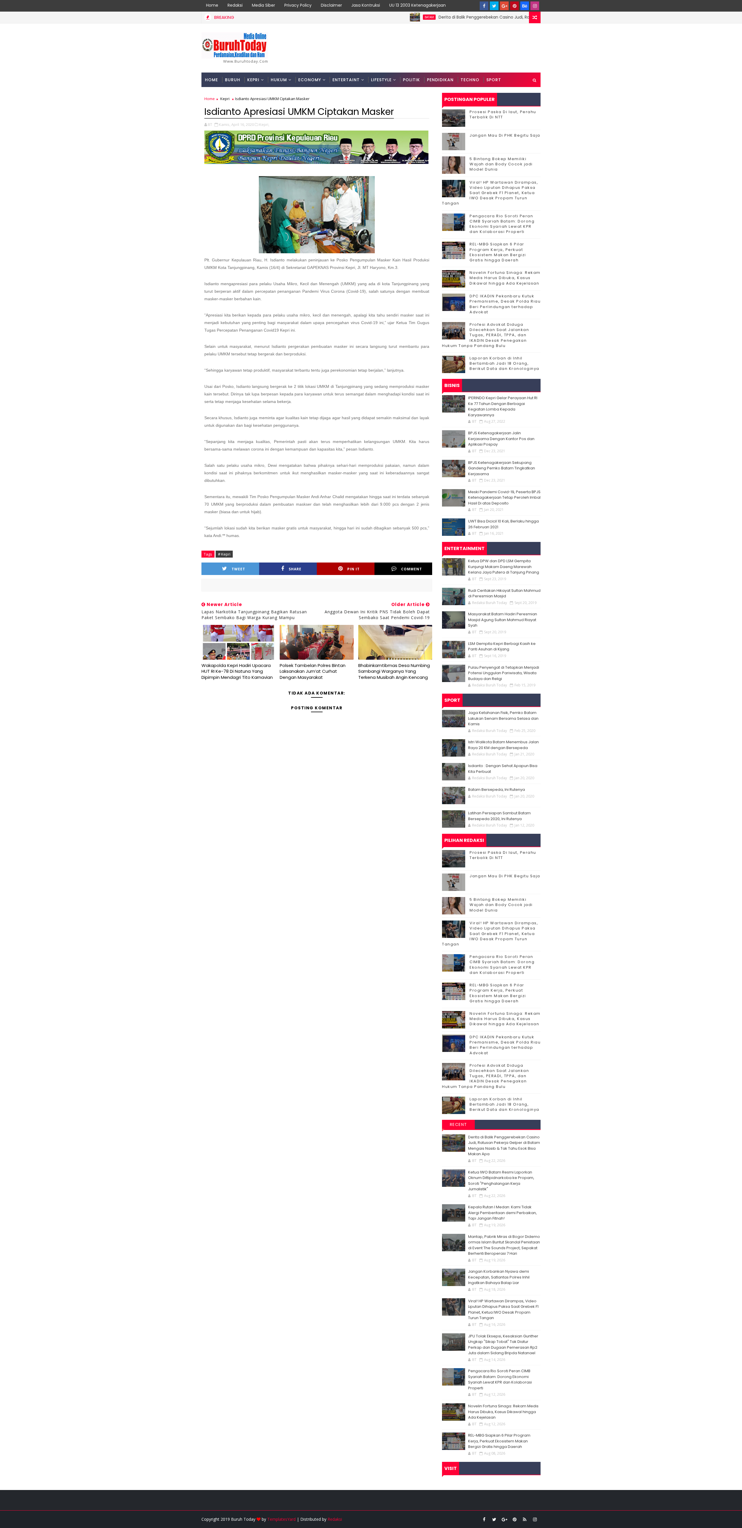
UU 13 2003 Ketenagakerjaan (417, 5)
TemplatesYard (281, 1519)
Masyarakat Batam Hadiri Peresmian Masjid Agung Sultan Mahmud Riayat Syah (502, 619)
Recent (458, 1124)
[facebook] (484, 5)
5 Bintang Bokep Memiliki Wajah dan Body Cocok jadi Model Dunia (501, 164)
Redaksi (235, 5)
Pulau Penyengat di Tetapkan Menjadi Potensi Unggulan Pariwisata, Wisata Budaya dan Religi (503, 673)
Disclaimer (331, 5)
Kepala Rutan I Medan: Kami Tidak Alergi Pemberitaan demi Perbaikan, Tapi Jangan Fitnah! (502, 1212)
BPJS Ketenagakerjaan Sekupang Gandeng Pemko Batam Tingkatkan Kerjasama (501, 468)
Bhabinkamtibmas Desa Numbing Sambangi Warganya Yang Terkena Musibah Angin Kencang (394, 671)
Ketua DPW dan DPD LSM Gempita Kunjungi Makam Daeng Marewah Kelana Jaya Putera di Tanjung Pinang (503, 566)
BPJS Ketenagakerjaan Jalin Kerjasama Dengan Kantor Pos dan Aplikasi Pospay (501, 438)
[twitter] (494, 5)
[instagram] (534, 5)
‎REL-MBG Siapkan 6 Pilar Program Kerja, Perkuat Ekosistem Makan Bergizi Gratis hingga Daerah (498, 252)
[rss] (524, 1519)
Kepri (253, 80)
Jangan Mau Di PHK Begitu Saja (505, 135)
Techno (470, 80)
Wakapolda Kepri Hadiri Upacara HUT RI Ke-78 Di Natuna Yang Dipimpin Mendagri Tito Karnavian (237, 671)
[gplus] (504, 5)
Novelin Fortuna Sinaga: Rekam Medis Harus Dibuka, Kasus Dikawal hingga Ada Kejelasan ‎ (505, 278)
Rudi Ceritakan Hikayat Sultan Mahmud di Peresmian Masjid (504, 593)
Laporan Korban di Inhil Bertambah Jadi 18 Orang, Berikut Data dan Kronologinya (504, 363)
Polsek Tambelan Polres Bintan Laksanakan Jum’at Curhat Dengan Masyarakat (312, 671)
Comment (411, 569)
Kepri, (264, 124)
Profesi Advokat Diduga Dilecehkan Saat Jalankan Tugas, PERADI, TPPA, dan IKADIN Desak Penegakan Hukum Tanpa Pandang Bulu (485, 335)
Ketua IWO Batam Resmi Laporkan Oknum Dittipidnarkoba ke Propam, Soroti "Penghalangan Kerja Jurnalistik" (501, 1180)
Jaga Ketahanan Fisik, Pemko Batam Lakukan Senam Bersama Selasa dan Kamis (503, 718)
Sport (493, 80)
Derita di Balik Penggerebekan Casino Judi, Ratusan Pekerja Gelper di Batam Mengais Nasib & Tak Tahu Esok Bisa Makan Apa (514, 17)
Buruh (232, 80)
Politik (411, 80)
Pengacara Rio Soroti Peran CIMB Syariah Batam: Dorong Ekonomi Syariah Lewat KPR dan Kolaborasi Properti (502, 224)
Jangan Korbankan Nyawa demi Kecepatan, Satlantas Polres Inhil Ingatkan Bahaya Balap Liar (499, 1277)
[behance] (524, 5)
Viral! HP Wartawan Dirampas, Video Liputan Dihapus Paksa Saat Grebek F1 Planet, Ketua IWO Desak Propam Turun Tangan (490, 193)
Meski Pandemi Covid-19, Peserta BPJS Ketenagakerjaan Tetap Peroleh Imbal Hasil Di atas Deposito (504, 497)
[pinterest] (514, 5)
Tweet (238, 569)
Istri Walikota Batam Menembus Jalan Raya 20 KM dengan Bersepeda (503, 745)
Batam (380, 17)
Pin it (353, 569)
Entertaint (346, 80)
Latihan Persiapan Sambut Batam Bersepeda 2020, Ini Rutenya (499, 816)
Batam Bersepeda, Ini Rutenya (496, 789)
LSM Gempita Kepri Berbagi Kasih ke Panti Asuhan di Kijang (502, 646)
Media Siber (263, 5)
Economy (309, 80)
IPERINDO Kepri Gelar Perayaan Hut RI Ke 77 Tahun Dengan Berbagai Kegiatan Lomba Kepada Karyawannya (502, 406)
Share (295, 569)
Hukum (279, 80)
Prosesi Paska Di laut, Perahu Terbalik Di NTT (503, 114)
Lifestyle (381, 80)
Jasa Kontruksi (365, 5)
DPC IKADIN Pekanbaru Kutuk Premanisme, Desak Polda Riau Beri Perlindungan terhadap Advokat (505, 304)
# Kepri (224, 554)
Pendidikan (440, 80)
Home (212, 5)
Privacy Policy (298, 5)
